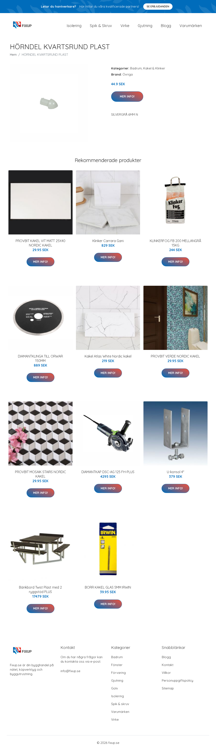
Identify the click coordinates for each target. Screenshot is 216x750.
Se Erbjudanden (158, 6)
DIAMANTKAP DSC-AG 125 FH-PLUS (107, 472)
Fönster (117, 665)
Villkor (166, 673)
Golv (114, 688)
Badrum (136, 68)
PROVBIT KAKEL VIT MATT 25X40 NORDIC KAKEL (40, 243)
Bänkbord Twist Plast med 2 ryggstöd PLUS (40, 589)
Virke (124, 25)
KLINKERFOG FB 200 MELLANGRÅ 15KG (175, 243)
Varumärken (191, 25)
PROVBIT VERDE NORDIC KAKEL (175, 356)
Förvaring (118, 673)
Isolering (74, 25)
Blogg (166, 25)
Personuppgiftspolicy (177, 680)
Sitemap (168, 688)
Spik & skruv (120, 704)
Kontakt (167, 665)
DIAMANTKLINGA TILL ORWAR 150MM (40, 358)
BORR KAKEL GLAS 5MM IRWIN (108, 587)
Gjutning (145, 25)
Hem (13, 55)
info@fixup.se (70, 671)
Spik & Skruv (101, 25)
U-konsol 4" (175, 472)
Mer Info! (127, 96)
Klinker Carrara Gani (108, 241)
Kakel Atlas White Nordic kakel (108, 356)
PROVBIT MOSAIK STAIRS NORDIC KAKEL (40, 474)
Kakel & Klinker (154, 68)
